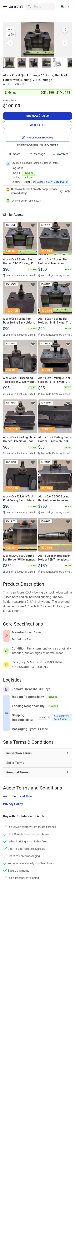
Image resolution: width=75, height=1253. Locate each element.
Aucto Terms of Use (17, 796)
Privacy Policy (13, 804)
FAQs (67, 191)
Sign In (64, 6)
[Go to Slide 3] (34, 63)
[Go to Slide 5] (58, 63)
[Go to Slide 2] (21, 63)
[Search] (29, 6)
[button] (37, 39)
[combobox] (43, 6)
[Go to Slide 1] (9, 63)
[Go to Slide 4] (46, 63)
